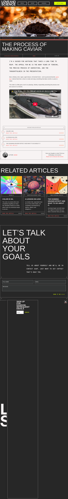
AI (13, 195)
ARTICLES (4, 37)
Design (10, 195)
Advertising (30, 195)
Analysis (61, 195)
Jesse (34, 55)
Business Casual (37, 195)
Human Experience (14, 55)
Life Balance (9, 37)
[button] (65, 302)
